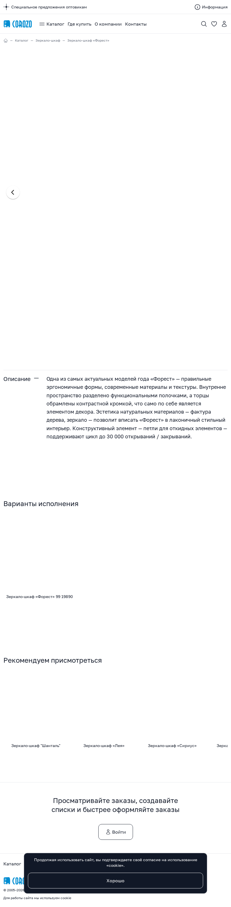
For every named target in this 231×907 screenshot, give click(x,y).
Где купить (79, 24)
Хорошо (115, 880)
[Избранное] (214, 24)
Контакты (136, 24)
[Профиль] (224, 24)
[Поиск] (204, 24)
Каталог (55, 24)
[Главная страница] (17, 24)
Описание (17, 378)
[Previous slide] (13, 192)
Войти (119, 832)
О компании (108, 24)
